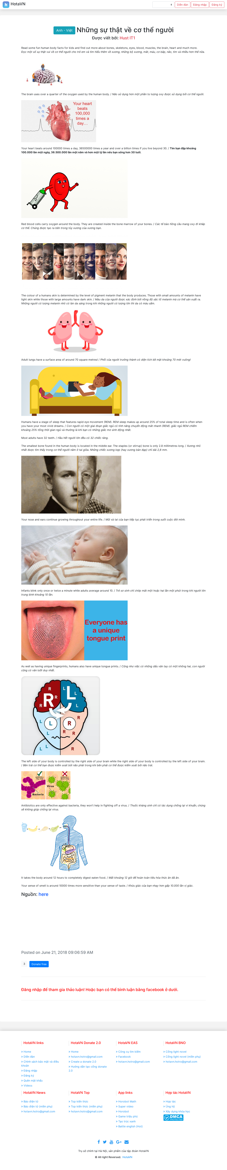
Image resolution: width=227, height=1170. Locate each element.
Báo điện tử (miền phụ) (38, 1106)
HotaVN (127, 1157)
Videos (28, 1085)
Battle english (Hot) (130, 1126)
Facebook (124, 1056)
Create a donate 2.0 (83, 1061)
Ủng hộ (170, 1106)
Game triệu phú (128, 1116)
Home (27, 1051)
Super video (125, 1106)
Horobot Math (127, 1101)
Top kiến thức (79, 1101)
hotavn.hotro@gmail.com (87, 1056)
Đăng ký (217, 4)
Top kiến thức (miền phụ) (87, 1106)
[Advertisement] (113, 924)
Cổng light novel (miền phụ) (183, 1056)
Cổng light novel (176, 1051)
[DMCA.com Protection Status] (173, 1117)
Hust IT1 (127, 38)
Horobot (123, 1111)
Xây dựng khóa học (178, 1111)
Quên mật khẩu (33, 1080)
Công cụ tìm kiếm (129, 1051)
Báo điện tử (31, 1101)
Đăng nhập (200, 4)
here (43, 894)
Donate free (39, 964)
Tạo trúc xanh (127, 1121)
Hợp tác (171, 1101)
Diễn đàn (182, 4)
